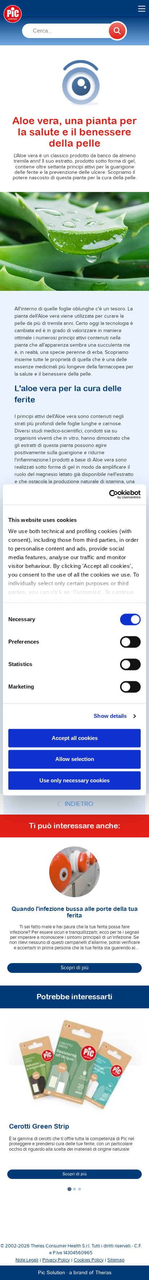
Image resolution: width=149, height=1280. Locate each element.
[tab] (69, 1189)
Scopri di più (75, 968)
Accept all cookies (75, 738)
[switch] (130, 642)
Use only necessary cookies (74, 780)
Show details (110, 716)
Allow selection (74, 759)
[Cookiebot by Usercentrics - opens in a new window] (109, 494)
